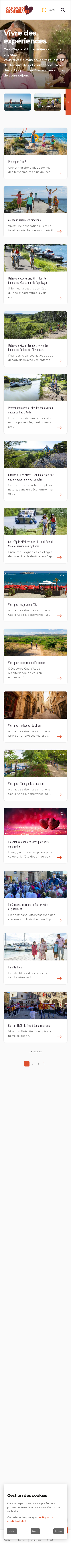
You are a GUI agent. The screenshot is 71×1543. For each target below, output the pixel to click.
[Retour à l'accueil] (20, 10)
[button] (61, 133)
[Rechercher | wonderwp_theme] (62, 10)
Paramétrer (35, 1531)
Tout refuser (12, 1531)
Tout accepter (58, 1531)
